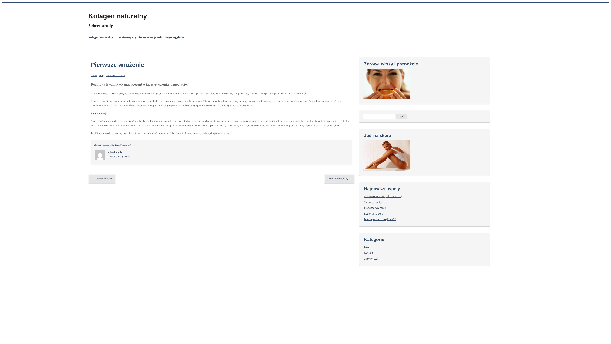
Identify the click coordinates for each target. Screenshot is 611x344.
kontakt (368, 253)
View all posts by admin (118, 156)
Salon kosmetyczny (337, 178)
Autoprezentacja (99, 113)
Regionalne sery (103, 178)
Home (94, 75)
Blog (101, 75)
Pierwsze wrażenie (115, 75)
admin (96, 144)
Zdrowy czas (371, 258)
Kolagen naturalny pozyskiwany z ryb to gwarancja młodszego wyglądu (136, 37)
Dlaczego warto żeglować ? (380, 219)
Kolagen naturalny (117, 16)
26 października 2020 (109, 144)
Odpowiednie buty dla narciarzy (383, 196)
